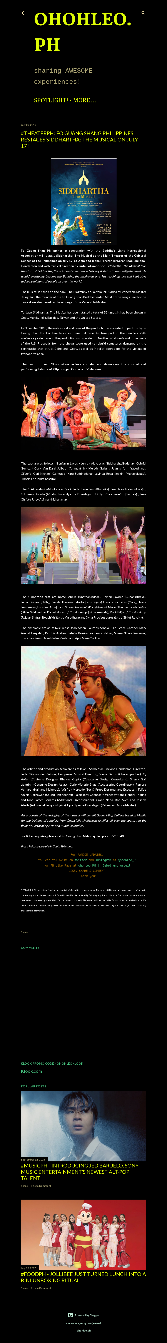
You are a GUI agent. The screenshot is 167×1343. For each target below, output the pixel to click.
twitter (81, 860)
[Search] (143, 12)
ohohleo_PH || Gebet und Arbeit (104, 865)
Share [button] (24, 932)
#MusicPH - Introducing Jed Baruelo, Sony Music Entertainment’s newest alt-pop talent (80, 1171)
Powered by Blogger (87, 1315)
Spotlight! (51, 100)
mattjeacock (94, 1323)
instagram (103, 860)
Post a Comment (41, 1185)
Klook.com (31, 1071)
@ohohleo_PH (127, 860)
